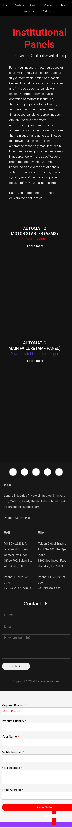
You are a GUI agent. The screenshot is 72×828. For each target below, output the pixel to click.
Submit (16, 666)
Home (6, 5)
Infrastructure (30, 11)
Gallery (46, 11)
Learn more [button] (35, 246)
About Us (34, 5)
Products (19, 5)
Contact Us (49, 5)
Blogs (64, 5)
